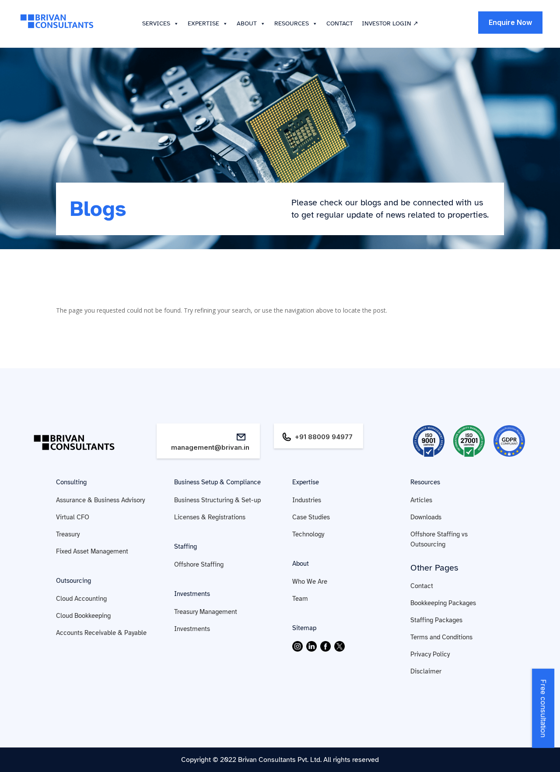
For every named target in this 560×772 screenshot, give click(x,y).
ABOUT (247, 23)
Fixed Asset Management (92, 551)
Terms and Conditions (441, 637)
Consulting (71, 482)
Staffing (185, 546)
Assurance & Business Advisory (100, 500)
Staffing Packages (436, 620)
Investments (192, 594)
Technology (308, 534)
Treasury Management (205, 612)
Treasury (68, 534)
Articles (421, 500)
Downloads (425, 517)
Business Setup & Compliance (217, 482)
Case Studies (311, 517)
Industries (306, 500)
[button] (174, 23)
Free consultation (543, 708)
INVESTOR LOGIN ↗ (390, 23)
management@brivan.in (210, 447)
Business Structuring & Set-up (217, 500)
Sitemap (304, 628)
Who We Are (309, 581)
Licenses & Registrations (209, 517)
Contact (421, 586)
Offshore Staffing (199, 564)
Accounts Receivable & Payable (101, 633)
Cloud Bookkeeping (83, 616)
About (300, 564)
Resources (425, 482)
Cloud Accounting (81, 599)
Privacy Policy (430, 654)
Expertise (305, 482)
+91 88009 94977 (324, 437)
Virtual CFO (72, 517)
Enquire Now (510, 22)
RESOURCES (291, 23)
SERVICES (156, 23)
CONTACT (339, 23)
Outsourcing (73, 581)
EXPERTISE (203, 23)
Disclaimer (425, 671)
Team (300, 599)
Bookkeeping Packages (443, 603)
